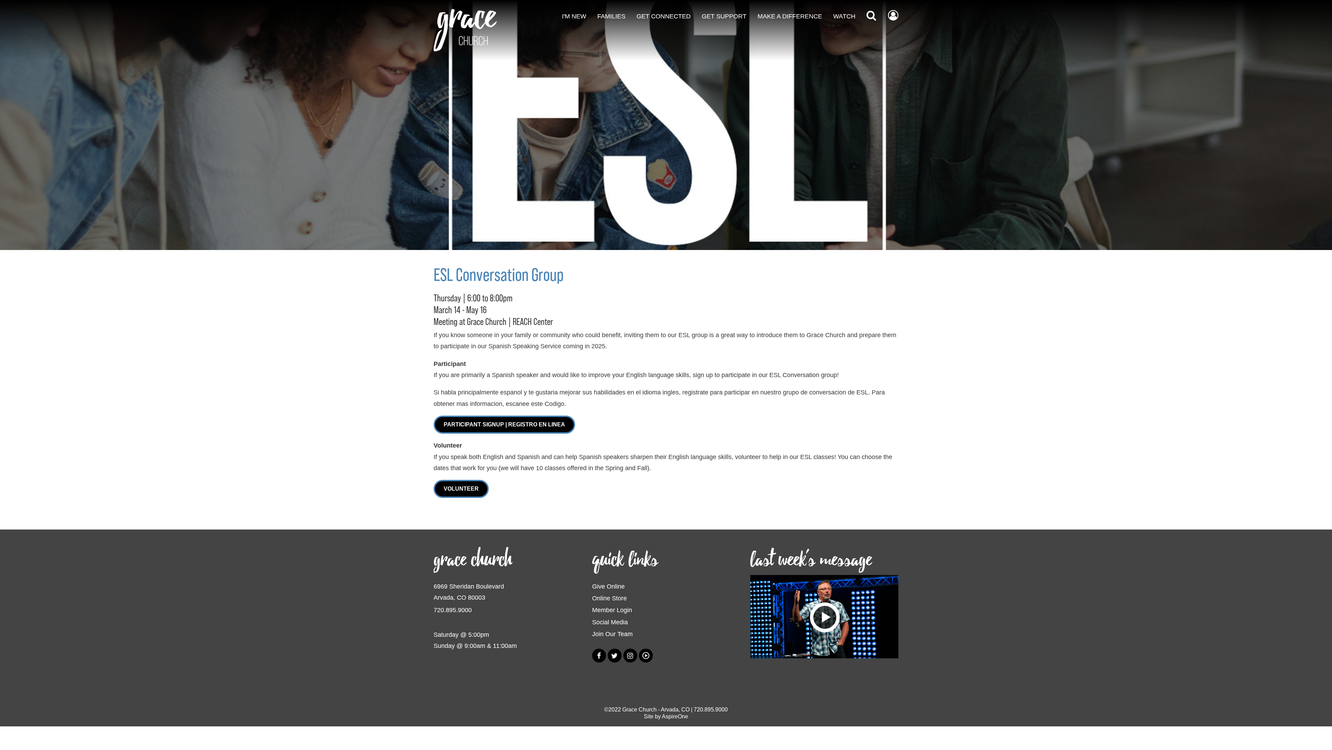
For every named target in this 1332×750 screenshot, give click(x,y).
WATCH (844, 16)
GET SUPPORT (724, 16)
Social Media (610, 622)
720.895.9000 (453, 610)
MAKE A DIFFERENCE (790, 16)
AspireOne (675, 716)
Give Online (608, 586)
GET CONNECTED (664, 16)
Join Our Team (612, 634)
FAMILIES (611, 16)
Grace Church (639, 709)
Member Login (612, 610)
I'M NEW (574, 16)
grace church (473, 560)
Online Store (609, 598)
